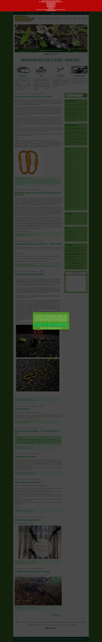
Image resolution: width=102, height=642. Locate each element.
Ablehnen (50, 324)
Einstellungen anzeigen (62, 324)
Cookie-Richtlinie (43, 327)
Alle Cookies (39, 324)
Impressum (59, 327)
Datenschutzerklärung (52, 327)
